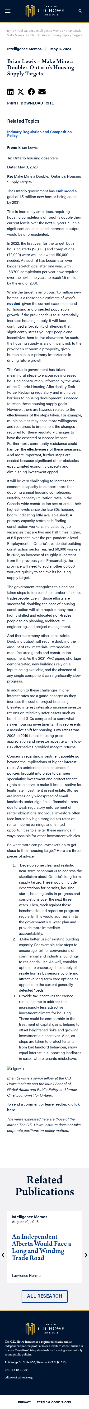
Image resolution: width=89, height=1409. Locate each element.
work (76, 381)
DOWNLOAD (32, 103)
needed (13, 303)
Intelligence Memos (49, 30)
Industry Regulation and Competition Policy (39, 133)
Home (10, 30)
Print (12, 103)
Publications (25, 30)
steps (32, 375)
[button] (10, 91)
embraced (65, 191)
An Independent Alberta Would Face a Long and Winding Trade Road (41, 1248)
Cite (50, 103)
